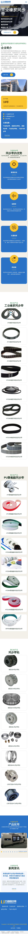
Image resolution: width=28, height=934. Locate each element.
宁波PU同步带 (13, 909)
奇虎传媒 (21, 931)
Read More (7, 135)
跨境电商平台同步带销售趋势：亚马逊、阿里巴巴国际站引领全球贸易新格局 (14, 876)
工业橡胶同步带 (9, 114)
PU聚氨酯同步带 (9, 116)
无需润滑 (14, 235)
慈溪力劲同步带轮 (15, 931)
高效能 (14, 267)
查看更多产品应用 (23, 851)
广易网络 (8, 931)
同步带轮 (7, 118)
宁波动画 (12, 932)
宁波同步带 (12, 906)
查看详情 (14, 888)
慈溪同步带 (5, 906)
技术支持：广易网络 (16, 928)
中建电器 (17, 932)
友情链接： (3, 931)
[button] (1, 851)
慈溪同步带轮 (20, 906)
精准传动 (14, 172)
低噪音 (14, 204)
